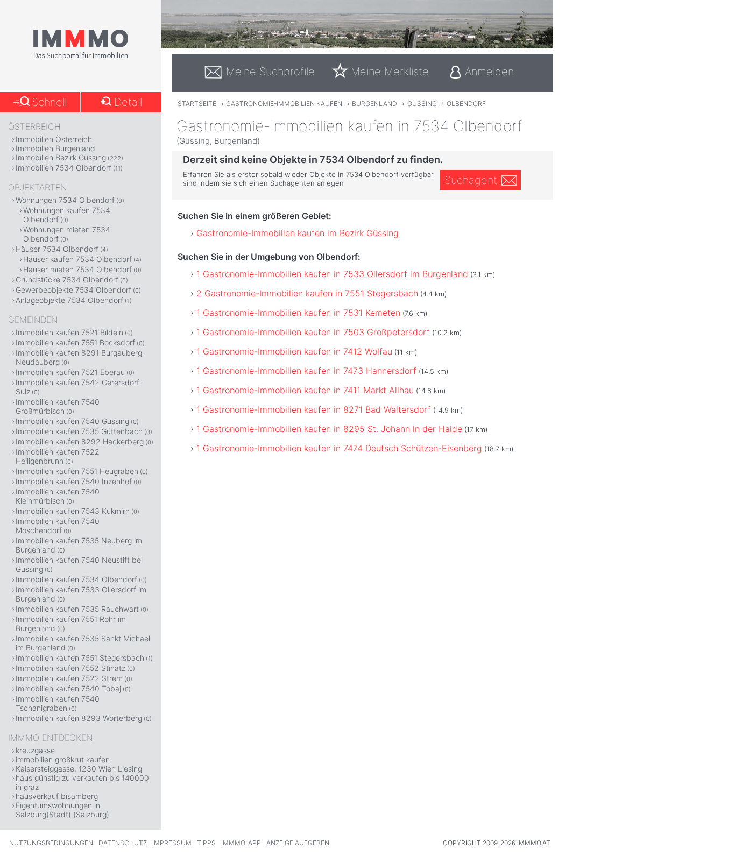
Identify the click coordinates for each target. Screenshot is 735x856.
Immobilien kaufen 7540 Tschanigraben (58, 703)
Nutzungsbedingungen (51, 843)
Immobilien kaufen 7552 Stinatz (70, 668)
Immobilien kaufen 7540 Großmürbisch (58, 406)
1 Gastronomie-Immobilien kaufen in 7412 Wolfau (294, 351)
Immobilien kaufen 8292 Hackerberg (80, 441)
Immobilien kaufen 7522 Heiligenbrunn (58, 456)
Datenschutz (122, 843)
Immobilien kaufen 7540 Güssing (72, 421)
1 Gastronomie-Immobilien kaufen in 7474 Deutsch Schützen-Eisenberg (339, 448)
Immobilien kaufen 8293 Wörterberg (79, 718)
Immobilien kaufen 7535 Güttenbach (79, 431)
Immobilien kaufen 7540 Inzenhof (74, 481)
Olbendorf (466, 104)
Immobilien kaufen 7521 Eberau (70, 372)
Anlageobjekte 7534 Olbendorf (69, 300)
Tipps (206, 843)
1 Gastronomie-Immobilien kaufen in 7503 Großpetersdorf (313, 332)
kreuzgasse (35, 750)
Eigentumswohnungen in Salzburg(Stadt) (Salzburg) (62, 810)
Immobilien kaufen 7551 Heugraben (77, 471)
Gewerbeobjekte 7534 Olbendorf (73, 289)
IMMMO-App (241, 843)
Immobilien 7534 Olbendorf (63, 167)
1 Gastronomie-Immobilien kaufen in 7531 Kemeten (298, 312)
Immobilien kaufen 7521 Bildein (69, 332)
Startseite (197, 104)
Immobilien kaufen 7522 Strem (69, 678)
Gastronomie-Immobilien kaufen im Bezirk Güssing (297, 233)
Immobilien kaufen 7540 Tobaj (68, 688)
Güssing (422, 104)
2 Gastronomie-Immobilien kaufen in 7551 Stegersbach (307, 293)
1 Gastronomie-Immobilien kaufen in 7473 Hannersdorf (306, 370)
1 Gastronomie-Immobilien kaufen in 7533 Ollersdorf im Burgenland (332, 273)
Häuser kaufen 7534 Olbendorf (77, 259)
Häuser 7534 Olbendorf (57, 248)
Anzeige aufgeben (297, 843)
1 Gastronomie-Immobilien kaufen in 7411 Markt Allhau (305, 390)
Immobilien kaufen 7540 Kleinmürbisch (58, 496)
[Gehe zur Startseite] (80, 57)
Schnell (49, 102)
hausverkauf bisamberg (57, 796)
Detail (128, 102)
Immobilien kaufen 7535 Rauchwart (77, 608)
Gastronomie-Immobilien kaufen (284, 104)
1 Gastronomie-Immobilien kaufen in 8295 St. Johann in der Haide (329, 428)
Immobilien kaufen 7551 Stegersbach (80, 657)
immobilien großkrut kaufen (63, 759)
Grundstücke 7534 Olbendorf (67, 279)
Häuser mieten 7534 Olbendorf (77, 269)
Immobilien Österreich (54, 139)
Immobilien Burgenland (55, 148)
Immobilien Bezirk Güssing (61, 157)
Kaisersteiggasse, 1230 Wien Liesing (79, 768)
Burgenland (374, 104)
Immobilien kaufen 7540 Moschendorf (58, 526)
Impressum (172, 843)
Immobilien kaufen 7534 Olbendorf (76, 579)
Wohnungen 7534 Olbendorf (65, 199)
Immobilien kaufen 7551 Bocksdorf (75, 342)
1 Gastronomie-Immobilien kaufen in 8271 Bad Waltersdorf (313, 409)
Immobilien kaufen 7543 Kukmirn (73, 510)
